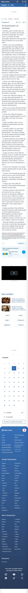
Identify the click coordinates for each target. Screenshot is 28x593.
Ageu (16, 503)
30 (23, 387)
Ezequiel (10, 19)
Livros (5, 19)
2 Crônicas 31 (20, 320)
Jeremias (17, 470)
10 (23, 368)
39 (18, 396)
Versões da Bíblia (6, 445)
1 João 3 (7, 315)
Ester (3, 503)
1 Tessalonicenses (6, 549)
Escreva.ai (4, 561)
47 (9, 405)
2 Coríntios (4, 536)
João (3, 526)
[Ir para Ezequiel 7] (3, 243)
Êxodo (3, 465)
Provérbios (4, 510)
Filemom (17, 526)
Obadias (17, 488)
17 (9, 377)
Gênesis (4, 463)
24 (18, 382)
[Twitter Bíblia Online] (22, 578)
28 (14, 387)
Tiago (16, 531)
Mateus (4, 519)
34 (18, 391)
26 (4, 387)
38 (14, 396)
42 (9, 400)
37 (9, 396)
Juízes (3, 478)
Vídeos (16, 437)
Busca (3, 442)
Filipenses (4, 544)
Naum (16, 495)
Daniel (16, 478)
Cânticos (17, 465)
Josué (3, 475)
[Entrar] (17, 1)
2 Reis (3, 490)
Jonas (16, 490)
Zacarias (17, 505)
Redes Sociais (18, 440)
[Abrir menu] (25, 1)
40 (23, 396)
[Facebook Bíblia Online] (6, 578)
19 (18, 377)
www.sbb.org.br (5, 235)
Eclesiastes (17, 463)
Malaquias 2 (7, 325)
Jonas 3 (21, 315)
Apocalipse (17, 549)
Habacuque (18, 498)
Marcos (4, 521)
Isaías (16, 468)
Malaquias (17, 508)
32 (9, 391)
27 (9, 387)
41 (4, 400)
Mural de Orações (19, 435)
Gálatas (4, 539)
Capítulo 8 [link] (16, 19)
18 (14, 377)
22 (9, 382)
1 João (16, 539)
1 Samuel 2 (21, 325)
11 (4, 373)
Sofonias (17, 500)
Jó (2, 505)
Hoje (3, 437)
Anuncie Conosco (19, 442)
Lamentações (18, 473)
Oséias (16, 480)
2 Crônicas (4, 495)
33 (14, 391)
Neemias (4, 500)
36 (4, 396)
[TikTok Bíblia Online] (14, 578)
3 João (16, 544)
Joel (15, 483)
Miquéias (17, 493)
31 (4, 391)
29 (18, 387)
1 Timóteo (17, 519)
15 (23, 373)
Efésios (4, 541)
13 (14, 373)
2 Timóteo (17, 521)
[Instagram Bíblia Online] (6, 574)
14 (18, 373)
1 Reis (3, 488)
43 (14, 400)
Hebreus (17, 529)
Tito (16, 524)
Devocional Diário (6, 447)
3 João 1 (7, 320)
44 (18, 400)
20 (23, 377)
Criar (19, 22)
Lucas (3, 524)
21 (4, 382)
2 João (16, 541)
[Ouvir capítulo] (25, 5)
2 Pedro (17, 536)
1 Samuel (4, 483)
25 (23, 382)
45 (23, 400)
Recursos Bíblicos (6, 450)
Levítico (4, 468)
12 (9, 373)
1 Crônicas (4, 493)
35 (23, 391)
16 (4, 377)
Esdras (3, 498)
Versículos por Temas (7, 452)
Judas (16, 546)
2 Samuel (4, 485)
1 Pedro (17, 534)
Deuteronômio (5, 473)
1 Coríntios (4, 534)
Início (3, 435)
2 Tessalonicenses (6, 551)
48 (14, 405)
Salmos (4, 508)
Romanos (4, 531)
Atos (3, 529)
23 (14, 382)
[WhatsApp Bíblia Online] (22, 574)
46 (4, 405)
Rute (3, 480)
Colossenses (5, 546)
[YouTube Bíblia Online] (14, 574)
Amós (16, 485)
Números (4, 470)
